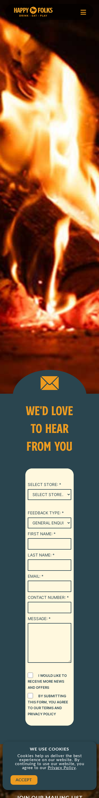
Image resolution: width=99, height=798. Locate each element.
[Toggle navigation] (83, 12)
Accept (24, 780)
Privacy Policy (62, 768)
